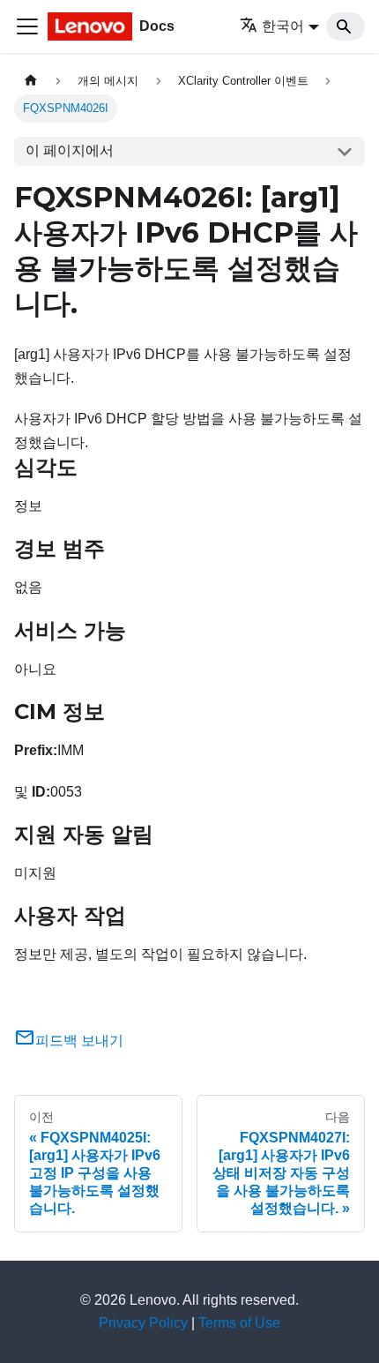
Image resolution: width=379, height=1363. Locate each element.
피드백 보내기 (79, 1040)
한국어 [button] (283, 26)
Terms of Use (239, 1322)
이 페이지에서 (70, 150)
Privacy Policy (143, 1322)
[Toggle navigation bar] (27, 26)
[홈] (31, 80)
